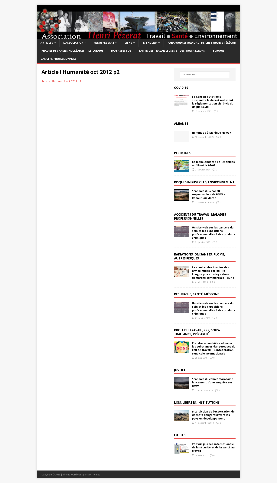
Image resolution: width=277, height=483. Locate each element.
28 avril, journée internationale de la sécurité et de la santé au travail (213, 447)
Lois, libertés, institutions (197, 402)
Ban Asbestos (121, 50)
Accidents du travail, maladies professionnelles (200, 216)
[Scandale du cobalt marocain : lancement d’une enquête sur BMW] (181, 386)
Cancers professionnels (58, 58)
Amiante (181, 124)
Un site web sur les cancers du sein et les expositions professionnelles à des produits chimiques (213, 233)
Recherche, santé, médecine (196, 294)
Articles (47, 42)
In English (149, 42)
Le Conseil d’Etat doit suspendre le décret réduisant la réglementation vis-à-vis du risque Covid (212, 102)
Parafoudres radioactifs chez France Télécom (202, 42)
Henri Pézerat (104, 42)
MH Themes (93, 474)
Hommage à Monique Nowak (211, 132)
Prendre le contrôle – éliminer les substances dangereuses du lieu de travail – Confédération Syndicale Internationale (213, 348)
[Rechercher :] (205, 74)
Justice (180, 370)
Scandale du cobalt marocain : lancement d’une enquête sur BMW (212, 382)
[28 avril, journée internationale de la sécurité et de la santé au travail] (181, 451)
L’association (73, 42)
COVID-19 (181, 88)
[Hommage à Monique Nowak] (181, 140)
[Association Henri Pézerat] (138, 36)
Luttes (179, 435)
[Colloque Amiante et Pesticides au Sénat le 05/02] (181, 169)
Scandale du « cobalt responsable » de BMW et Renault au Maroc (209, 194)
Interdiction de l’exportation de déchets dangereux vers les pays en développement (213, 415)
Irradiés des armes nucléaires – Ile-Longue (72, 50)
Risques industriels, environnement (204, 182)
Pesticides (182, 153)
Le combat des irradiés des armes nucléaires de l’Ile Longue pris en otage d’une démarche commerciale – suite (213, 272)
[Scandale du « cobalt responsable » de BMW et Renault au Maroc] (181, 198)
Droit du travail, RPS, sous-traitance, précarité (197, 332)
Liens (128, 42)
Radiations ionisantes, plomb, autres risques (199, 256)
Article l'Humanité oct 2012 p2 (61, 81)
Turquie (218, 50)
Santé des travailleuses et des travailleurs (172, 50)
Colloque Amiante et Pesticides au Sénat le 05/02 (213, 163)
